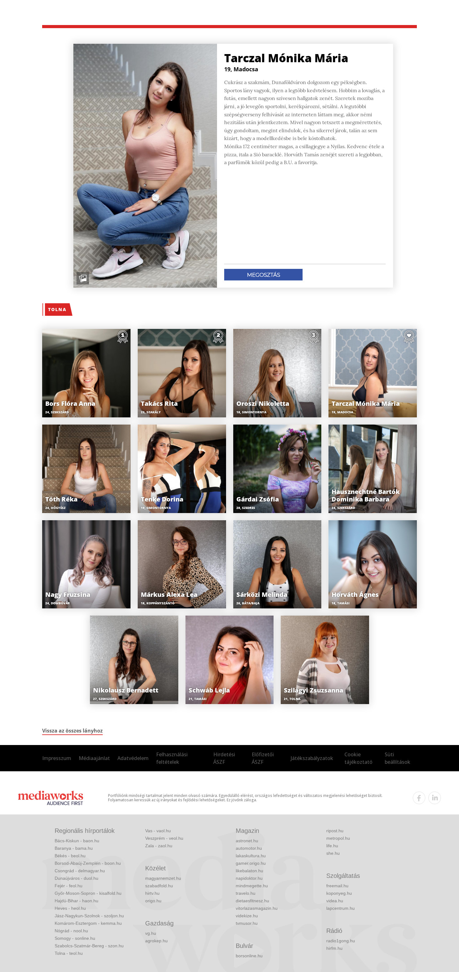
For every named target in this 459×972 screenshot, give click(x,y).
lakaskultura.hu (251, 855)
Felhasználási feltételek (172, 758)
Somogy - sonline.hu (75, 938)
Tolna (57, 309)
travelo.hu (245, 893)
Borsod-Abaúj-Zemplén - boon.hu (88, 863)
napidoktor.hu (249, 878)
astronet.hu (247, 840)
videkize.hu (247, 915)
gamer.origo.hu (251, 863)
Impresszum (56, 758)
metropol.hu (338, 838)
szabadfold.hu (159, 885)
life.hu (332, 845)
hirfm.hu (334, 948)
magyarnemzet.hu (163, 878)
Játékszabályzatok (312, 758)
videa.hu (334, 900)
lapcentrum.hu (340, 908)
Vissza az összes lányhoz (72, 730)
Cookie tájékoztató (358, 758)
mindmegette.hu (252, 885)
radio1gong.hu (340, 940)
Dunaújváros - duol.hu (76, 878)
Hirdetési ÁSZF (224, 758)
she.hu (333, 853)
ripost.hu (334, 830)
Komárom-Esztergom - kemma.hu (88, 923)
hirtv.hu (152, 893)
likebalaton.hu (249, 870)
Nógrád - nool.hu (71, 930)
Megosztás (263, 275)
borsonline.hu (249, 955)
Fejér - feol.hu (68, 885)
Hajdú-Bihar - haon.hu (76, 900)
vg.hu (150, 933)
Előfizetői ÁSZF (263, 758)
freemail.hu (337, 885)
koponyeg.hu (339, 893)
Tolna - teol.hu (69, 953)
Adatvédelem (133, 758)
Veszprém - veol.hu (164, 838)
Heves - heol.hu (70, 908)
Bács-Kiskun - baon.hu (77, 840)
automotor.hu (249, 848)
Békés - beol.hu (70, 855)
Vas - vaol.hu (158, 830)
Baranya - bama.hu (74, 848)
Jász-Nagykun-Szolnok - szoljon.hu (89, 915)
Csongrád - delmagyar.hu (80, 870)
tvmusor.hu (247, 923)
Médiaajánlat (94, 758)
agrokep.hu (156, 940)
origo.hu (153, 900)
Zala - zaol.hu (158, 845)
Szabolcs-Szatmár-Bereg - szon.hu (89, 945)
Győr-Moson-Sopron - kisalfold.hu (88, 893)
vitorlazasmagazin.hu (257, 908)
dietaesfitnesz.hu (252, 900)
